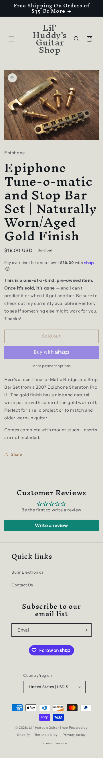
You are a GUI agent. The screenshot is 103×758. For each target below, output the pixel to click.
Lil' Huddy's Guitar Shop (48, 728)
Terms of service (54, 743)
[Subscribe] (85, 630)
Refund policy (46, 735)
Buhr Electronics (27, 572)
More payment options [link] (51, 366)
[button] (11, 39)
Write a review (51, 525)
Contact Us (22, 585)
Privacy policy (74, 735)
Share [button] (16, 454)
